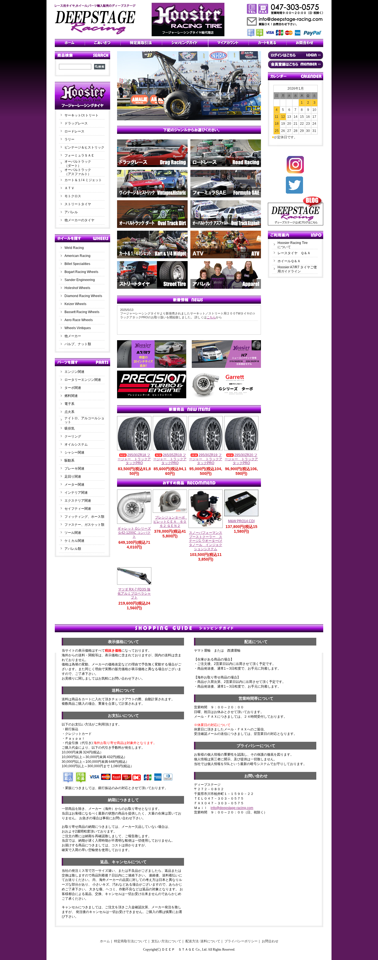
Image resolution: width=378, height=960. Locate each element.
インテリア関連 (76, 493)
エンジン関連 (74, 372)
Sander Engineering (79, 280)
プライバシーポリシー (241, 941)
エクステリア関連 (77, 501)
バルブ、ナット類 (77, 344)
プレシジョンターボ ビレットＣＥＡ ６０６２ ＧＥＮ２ (170, 521)
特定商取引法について (130, 941)
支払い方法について (166, 941)
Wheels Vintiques (77, 328)
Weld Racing (74, 248)
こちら (211, 317)
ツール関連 (72, 533)
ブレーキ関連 (74, 468)
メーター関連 (74, 484)
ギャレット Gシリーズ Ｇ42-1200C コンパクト (134, 532)
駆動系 (69, 460)
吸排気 (69, 428)
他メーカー (72, 336)
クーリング (72, 436)
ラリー (71, 139)
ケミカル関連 (74, 541)
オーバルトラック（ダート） (77, 164)
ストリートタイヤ (77, 204)
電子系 (69, 404)
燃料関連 (71, 396)
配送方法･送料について (202, 941)
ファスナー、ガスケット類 (84, 525)
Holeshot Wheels (77, 288)
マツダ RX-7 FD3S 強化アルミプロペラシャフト (134, 593)
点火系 (69, 412)
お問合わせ (270, 941)
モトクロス (72, 196)
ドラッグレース (76, 123)
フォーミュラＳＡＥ (79, 155)
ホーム (105, 941)
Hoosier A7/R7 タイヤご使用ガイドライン (297, 269)
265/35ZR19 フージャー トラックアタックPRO (170, 459)
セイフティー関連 (77, 509)
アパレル (71, 212)
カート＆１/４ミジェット (83, 180)
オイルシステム (76, 444)
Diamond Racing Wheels (83, 296)
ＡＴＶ (69, 188)
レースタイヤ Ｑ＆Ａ (294, 253)
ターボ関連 (72, 388)
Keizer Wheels (75, 304)
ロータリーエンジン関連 (82, 380)
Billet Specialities (77, 264)
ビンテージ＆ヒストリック (84, 147)
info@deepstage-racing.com (232, 808)
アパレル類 (72, 549)
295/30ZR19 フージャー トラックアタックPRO (205, 459)
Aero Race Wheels (78, 320)
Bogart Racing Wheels (81, 272)
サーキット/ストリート (81, 115)
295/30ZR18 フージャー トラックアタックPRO (134, 459)
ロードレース (74, 131)
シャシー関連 (74, 452)
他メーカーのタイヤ (79, 220)
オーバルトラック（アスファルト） (77, 172)
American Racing (77, 256)
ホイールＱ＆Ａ (289, 261)
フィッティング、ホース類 (84, 517)
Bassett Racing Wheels (81, 312)
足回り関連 (72, 476)
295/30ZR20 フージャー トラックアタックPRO (241, 459)
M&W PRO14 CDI (241, 521)
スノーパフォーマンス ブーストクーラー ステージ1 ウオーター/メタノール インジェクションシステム (205, 541)
